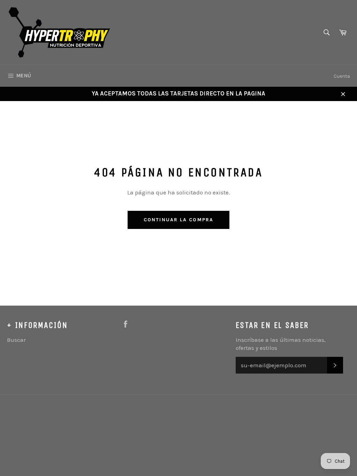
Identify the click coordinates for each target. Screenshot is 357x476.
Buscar (16, 339)
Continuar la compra (178, 220)
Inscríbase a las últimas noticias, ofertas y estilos (281, 343)
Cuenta (342, 76)
